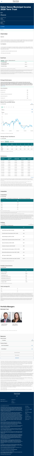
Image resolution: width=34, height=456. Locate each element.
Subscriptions (27, 406)
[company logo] (16, 1)
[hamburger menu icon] (1, 1)
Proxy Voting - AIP (27, 416)
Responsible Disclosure (14, 449)
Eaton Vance (13, 399)
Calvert (12, 401)
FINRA (11, 440)
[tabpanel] (17, 43)
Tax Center (32, 177)
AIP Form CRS (27, 419)
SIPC (13, 440)
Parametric (13, 402)
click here (4, 85)
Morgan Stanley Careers (4, 401)
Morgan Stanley (3, 399)
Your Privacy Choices (28, 409)
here (7, 417)
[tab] (3, 60)
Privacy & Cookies (27, 407)
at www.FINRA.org (6, 410)
